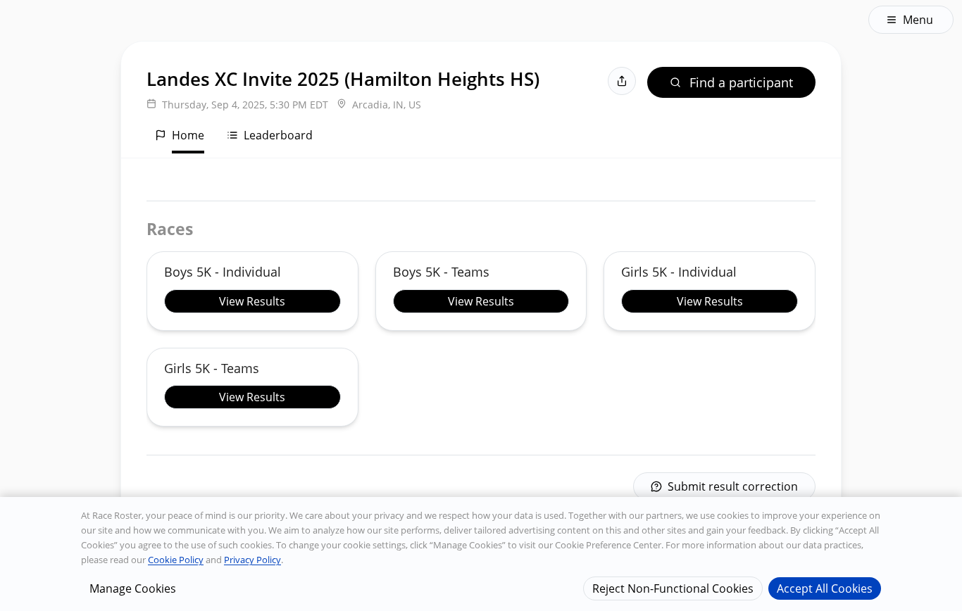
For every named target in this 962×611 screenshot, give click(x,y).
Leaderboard (278, 135)
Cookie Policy (176, 559)
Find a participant (741, 82)
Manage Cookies (132, 588)
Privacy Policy (252, 559)
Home (188, 135)
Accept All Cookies (825, 588)
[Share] (622, 81)
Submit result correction (733, 486)
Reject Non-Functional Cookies (673, 588)
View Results (252, 301)
